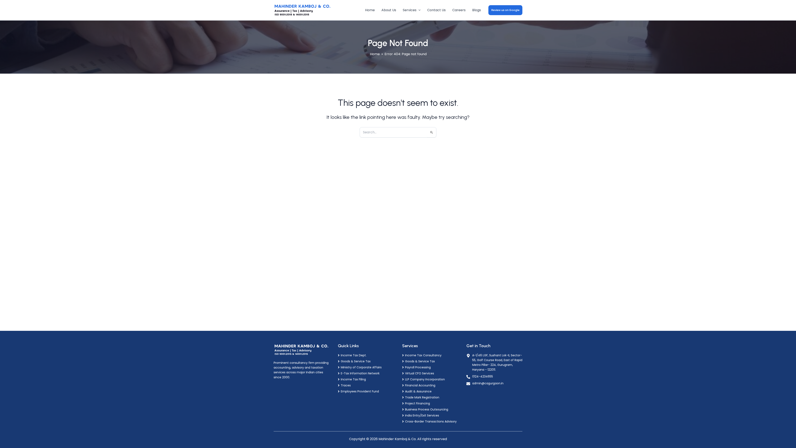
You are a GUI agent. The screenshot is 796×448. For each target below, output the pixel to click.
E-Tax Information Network (360, 373)
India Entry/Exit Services (422, 415)
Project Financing (417, 403)
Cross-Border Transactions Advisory (431, 421)
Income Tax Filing (353, 379)
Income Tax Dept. (353, 355)
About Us (388, 10)
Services (409, 10)
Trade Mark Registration (422, 397)
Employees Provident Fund (360, 391)
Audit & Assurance (418, 391)
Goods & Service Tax (356, 361)
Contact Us (436, 10)
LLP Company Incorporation (425, 379)
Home (370, 10)
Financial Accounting (420, 385)
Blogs (476, 10)
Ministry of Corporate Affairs (361, 367)
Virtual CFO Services (419, 373)
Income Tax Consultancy (423, 355)
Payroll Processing (418, 367)
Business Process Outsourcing (426, 409)
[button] (418, 10)
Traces (346, 385)
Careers (459, 10)
